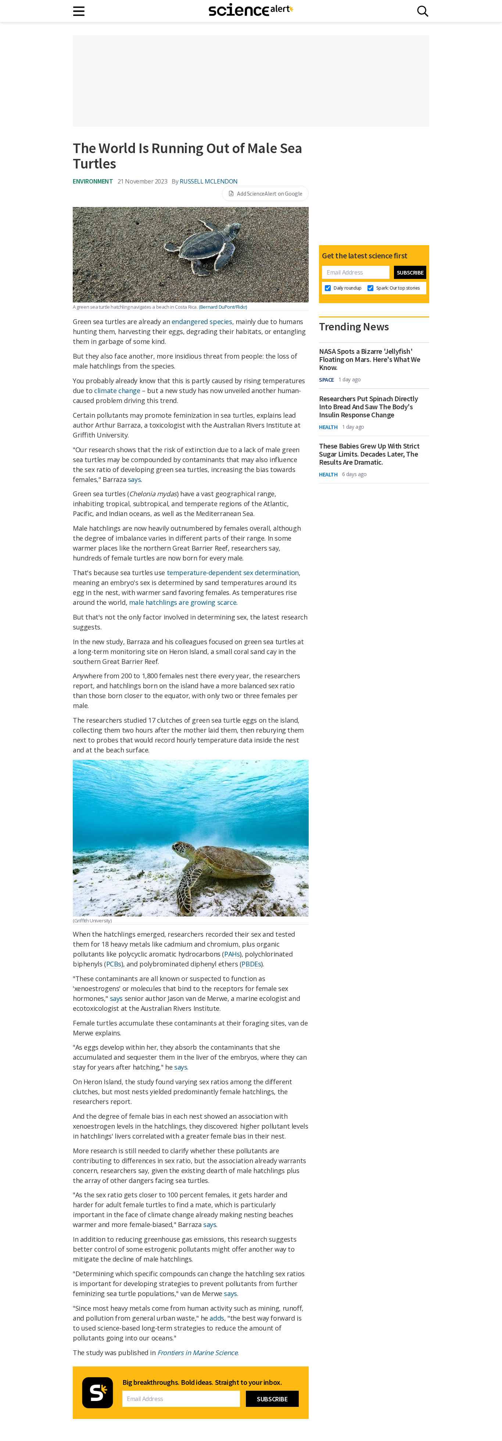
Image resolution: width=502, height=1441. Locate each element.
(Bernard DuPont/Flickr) (223, 307)
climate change (117, 390)
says (134, 479)
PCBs (113, 963)
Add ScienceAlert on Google (269, 193)
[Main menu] (79, 11)
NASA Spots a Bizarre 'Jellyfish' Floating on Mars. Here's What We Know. (369, 359)
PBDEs (251, 963)
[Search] (422, 11)
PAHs (232, 954)
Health (328, 427)
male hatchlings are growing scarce (182, 602)
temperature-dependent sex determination (233, 572)
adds (216, 1318)
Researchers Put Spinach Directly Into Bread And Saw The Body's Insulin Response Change (368, 407)
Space (326, 379)
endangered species (202, 321)
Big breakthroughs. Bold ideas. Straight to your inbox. (202, 1382)
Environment (93, 181)
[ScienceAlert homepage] (251, 11)
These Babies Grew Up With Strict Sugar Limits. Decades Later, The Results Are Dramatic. (369, 454)
